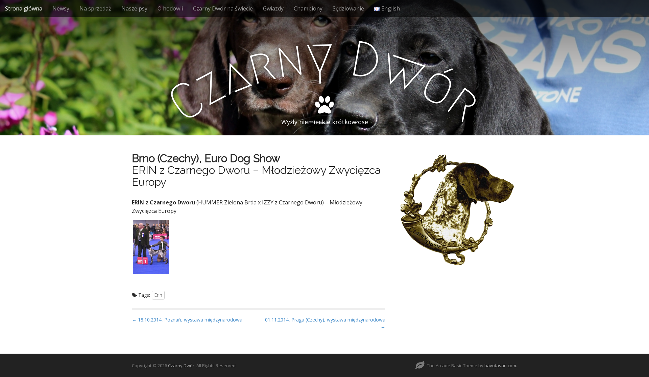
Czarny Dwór (181, 365)
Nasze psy (134, 8)
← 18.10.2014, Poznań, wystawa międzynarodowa (187, 319)
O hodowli (170, 8)
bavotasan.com (500, 365)
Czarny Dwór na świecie (223, 8)
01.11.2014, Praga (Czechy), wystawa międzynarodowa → (325, 323)
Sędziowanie (348, 8)
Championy (308, 8)
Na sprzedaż (95, 8)
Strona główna (23, 8)
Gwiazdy (273, 8)
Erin (158, 295)
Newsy (60, 8)
